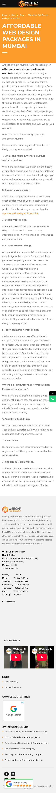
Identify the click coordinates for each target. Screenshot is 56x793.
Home (4, 15)
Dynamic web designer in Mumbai (20, 213)
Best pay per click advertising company (24, 754)
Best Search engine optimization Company (26, 731)
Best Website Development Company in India (27, 743)
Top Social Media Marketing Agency (22, 737)
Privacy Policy (11, 681)
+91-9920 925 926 (9, 568)
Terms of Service (13, 687)
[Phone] (52, 399)
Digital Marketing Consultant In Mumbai (24, 760)
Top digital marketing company (20, 748)
